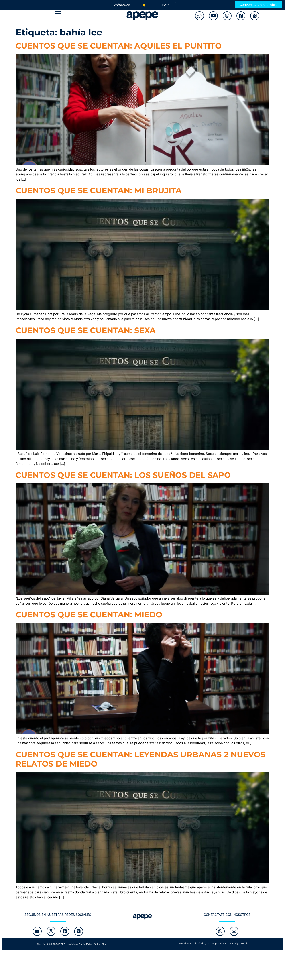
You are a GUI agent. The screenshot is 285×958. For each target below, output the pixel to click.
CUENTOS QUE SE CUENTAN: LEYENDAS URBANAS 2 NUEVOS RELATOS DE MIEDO (140, 759)
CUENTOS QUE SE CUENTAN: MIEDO (89, 614)
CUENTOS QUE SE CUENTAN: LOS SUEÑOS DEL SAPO (123, 475)
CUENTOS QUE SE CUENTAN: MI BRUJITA (99, 190)
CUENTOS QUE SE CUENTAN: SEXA (86, 330)
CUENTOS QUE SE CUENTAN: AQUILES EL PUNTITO (119, 46)
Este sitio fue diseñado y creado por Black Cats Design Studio (213, 943)
